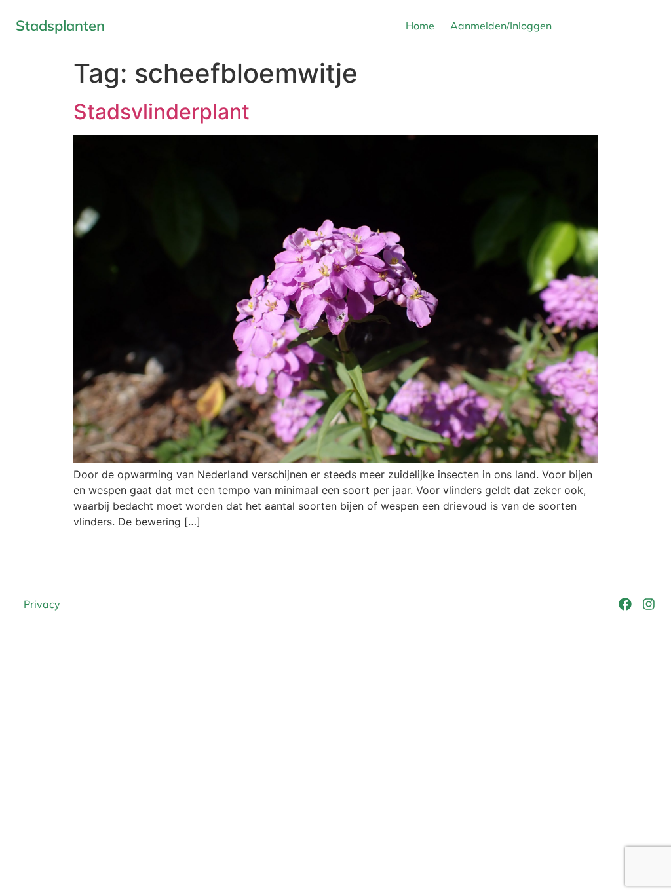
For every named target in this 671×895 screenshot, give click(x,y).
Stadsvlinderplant (161, 111)
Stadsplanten (60, 25)
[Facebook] (625, 604)
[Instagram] (648, 604)
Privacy (42, 604)
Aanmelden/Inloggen (501, 25)
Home (420, 25)
